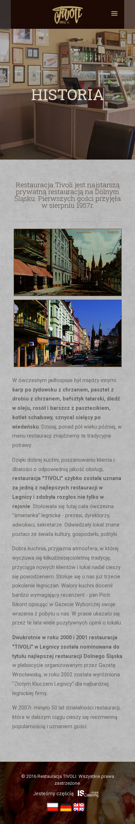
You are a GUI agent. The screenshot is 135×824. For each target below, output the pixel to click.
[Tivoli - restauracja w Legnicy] (67, 14)
